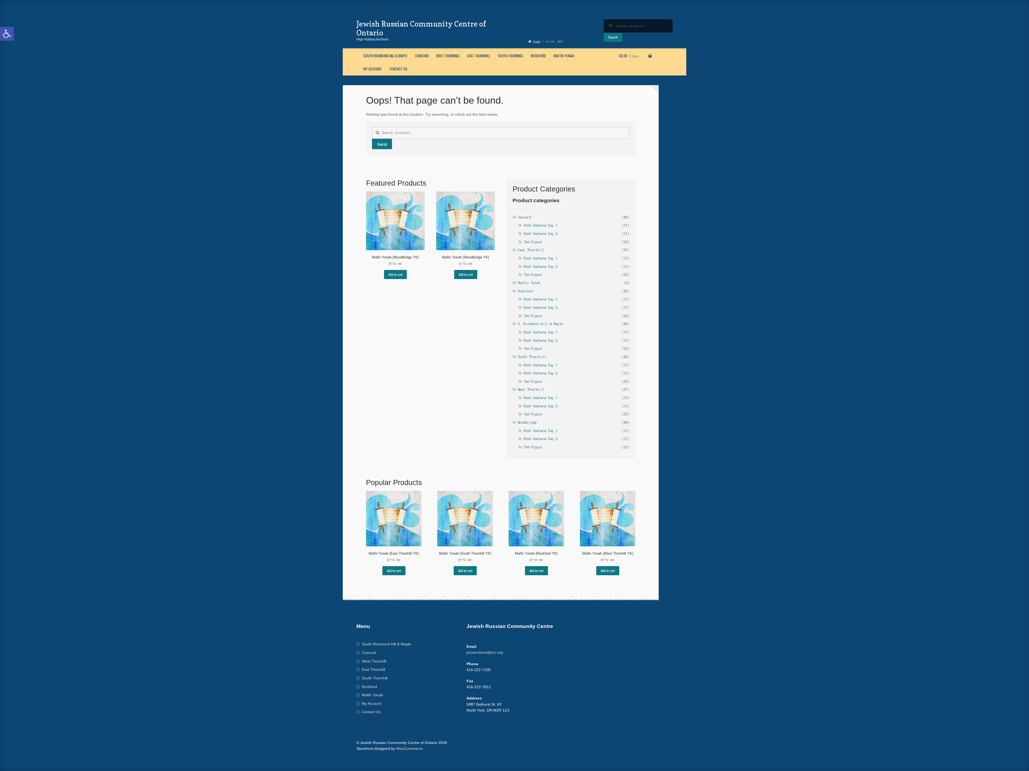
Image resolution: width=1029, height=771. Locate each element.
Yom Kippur (533, 242)
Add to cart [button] (395, 274)
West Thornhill (448, 55)
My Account (372, 69)
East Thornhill (478, 55)
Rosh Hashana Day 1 (541, 225)
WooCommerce (409, 749)
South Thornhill (510, 55)
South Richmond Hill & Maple (385, 55)
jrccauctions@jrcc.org (485, 652)
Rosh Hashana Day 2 (541, 233)
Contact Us (398, 69)
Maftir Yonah (564, 55)
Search (613, 37)
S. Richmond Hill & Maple (540, 324)
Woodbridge (527, 422)
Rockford (538, 55)
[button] (7, 34)
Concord (422, 55)
